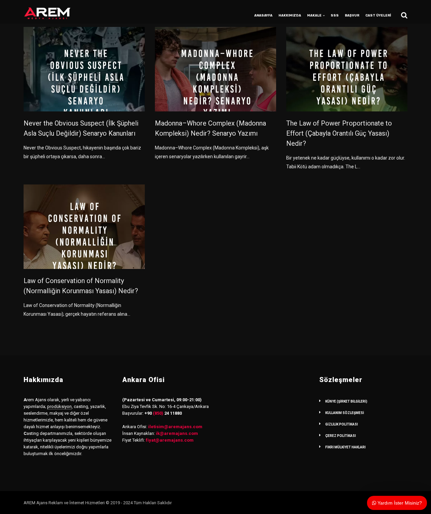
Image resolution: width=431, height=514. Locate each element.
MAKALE (314, 15)
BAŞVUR (352, 15)
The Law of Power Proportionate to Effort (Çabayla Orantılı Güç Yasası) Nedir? (339, 133)
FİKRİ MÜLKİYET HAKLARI (345, 447)
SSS (335, 15)
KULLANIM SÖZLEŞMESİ (344, 413)
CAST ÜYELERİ (378, 15)
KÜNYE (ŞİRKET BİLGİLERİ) (346, 401)
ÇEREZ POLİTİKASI (340, 436)
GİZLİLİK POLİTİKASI (341, 424)
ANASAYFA (263, 15)
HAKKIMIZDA (289, 15)
